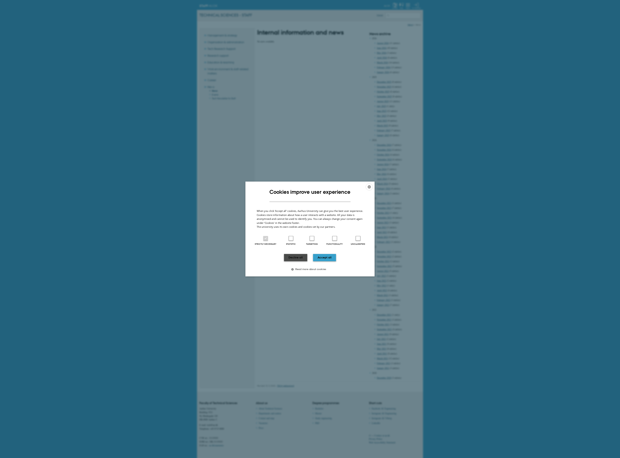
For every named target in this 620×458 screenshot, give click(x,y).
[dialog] (310, 228)
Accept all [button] (324, 257)
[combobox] (369, 186)
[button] (310, 269)
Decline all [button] (296, 257)
